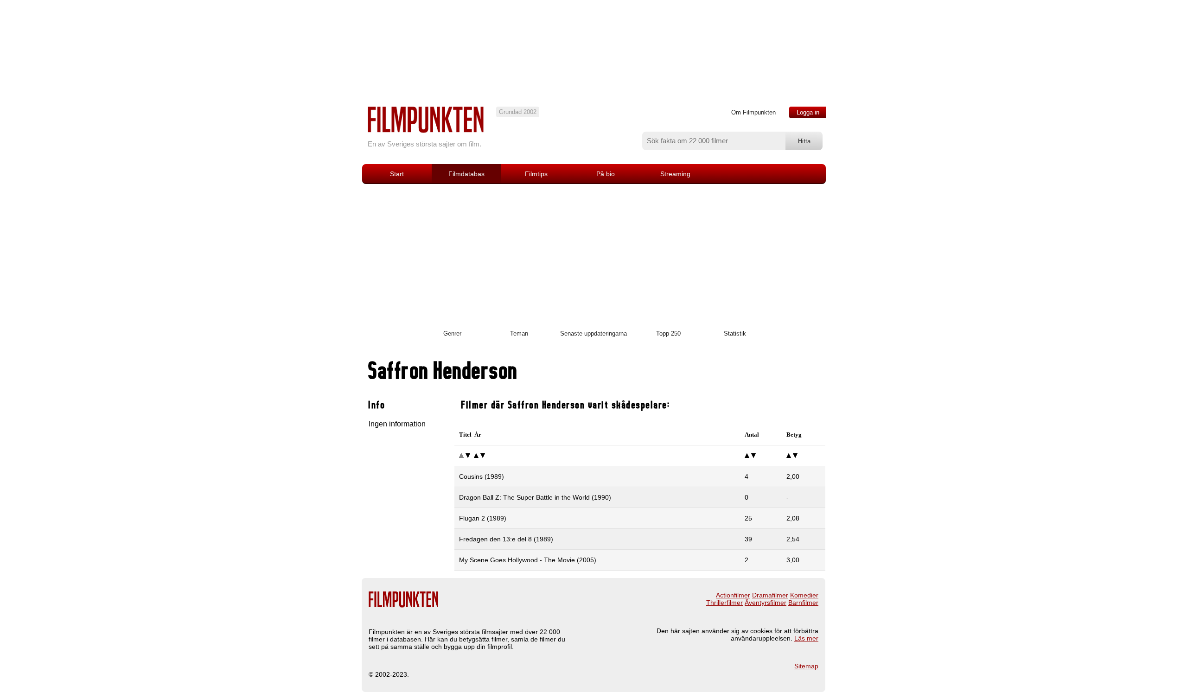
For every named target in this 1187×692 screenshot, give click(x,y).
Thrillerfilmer (724, 602)
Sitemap (806, 666)
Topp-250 (668, 333)
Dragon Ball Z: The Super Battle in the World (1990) (535, 497)
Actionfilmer (733, 595)
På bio (605, 174)
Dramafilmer (770, 595)
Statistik (735, 333)
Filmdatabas (466, 174)
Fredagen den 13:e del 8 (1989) (506, 539)
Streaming (675, 174)
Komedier (804, 595)
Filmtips (536, 174)
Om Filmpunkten (753, 112)
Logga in (808, 112)
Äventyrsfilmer (765, 602)
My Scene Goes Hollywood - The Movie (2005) (527, 560)
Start (397, 174)
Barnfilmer (803, 602)
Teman (519, 333)
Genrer (452, 333)
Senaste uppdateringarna (593, 333)
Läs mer (806, 638)
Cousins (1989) (481, 476)
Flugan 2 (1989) (482, 518)
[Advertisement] (593, 253)
